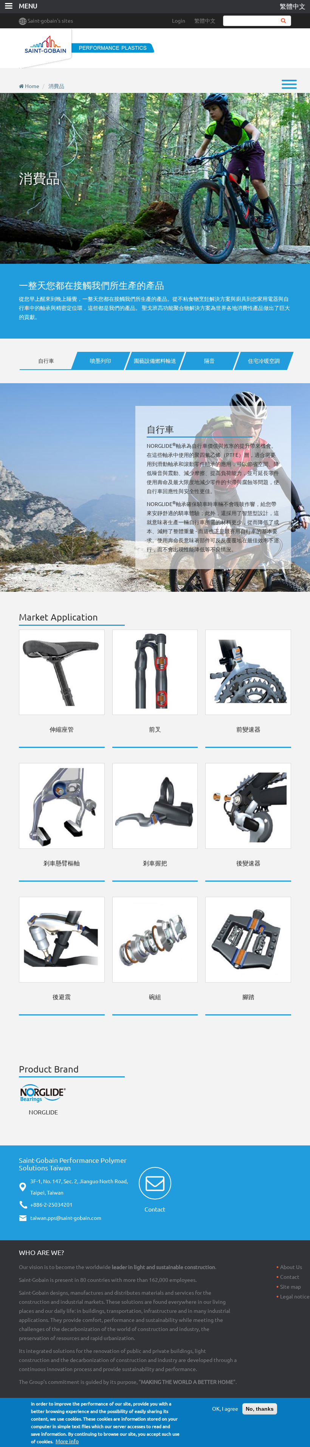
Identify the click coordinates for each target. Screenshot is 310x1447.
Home (32, 86)
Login (178, 21)
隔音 (209, 361)
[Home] (87, 48)
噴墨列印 (100, 361)
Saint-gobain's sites (50, 21)
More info (67, 1441)
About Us (291, 1267)
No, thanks (260, 1409)
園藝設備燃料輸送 (155, 361)
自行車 (46, 361)
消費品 (56, 86)
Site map (290, 1287)
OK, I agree (225, 1409)
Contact (154, 1209)
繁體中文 (292, 6)
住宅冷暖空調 (264, 361)
